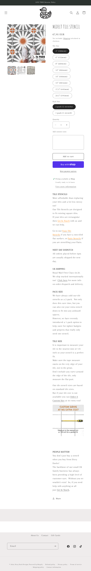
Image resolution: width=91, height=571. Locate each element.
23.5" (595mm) (62, 95)
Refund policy (50, 564)
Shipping (66, 38)
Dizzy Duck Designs (21, 564)
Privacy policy (62, 564)
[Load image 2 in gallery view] (21, 70)
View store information (65, 186)
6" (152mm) (61, 57)
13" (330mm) (61, 76)
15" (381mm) (61, 83)
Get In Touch (64, 221)
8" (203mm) (61, 64)
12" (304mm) (61, 70)
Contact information (54, 567)
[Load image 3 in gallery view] (31, 70)
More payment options (68, 171)
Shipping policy (38, 567)
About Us (35, 535)
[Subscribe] (55, 546)
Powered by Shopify (36, 564)
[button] (6, 13)
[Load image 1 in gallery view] (12, 70)
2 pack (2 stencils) (64, 106)
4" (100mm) (61, 51)
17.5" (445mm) (62, 89)
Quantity (56, 119)
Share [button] (58, 498)
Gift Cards (55, 535)
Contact (44, 535)
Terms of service (76, 564)
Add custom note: (60, 132)
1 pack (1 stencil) (64, 113)
